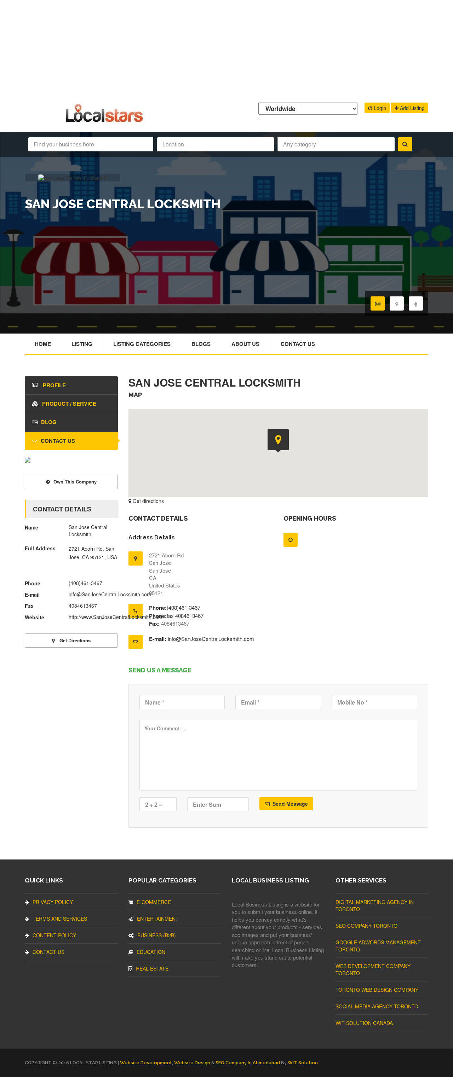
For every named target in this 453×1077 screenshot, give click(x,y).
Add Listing (411, 107)
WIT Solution (303, 1062)
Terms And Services (60, 918)
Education (151, 951)
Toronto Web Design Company (377, 989)
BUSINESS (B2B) (156, 935)
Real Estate (152, 968)
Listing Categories (142, 344)
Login (379, 107)
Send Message (289, 803)
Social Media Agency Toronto (377, 1006)
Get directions (147, 500)
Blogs (201, 344)
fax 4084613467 (185, 615)
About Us (245, 344)
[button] (278, 440)
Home (43, 344)
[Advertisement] (226, 49)
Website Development (146, 1062)
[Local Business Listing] (105, 121)
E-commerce (154, 901)
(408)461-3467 (183, 607)
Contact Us (298, 344)
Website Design (192, 1062)
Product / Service (69, 403)
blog (49, 422)
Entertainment (158, 918)
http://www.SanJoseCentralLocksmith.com (115, 616)
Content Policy (54, 935)
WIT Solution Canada (364, 1022)
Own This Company (75, 481)
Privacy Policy (53, 901)
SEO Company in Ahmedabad (248, 1062)
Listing (81, 344)
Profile (53, 385)
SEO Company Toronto (366, 925)
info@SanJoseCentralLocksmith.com (211, 638)
